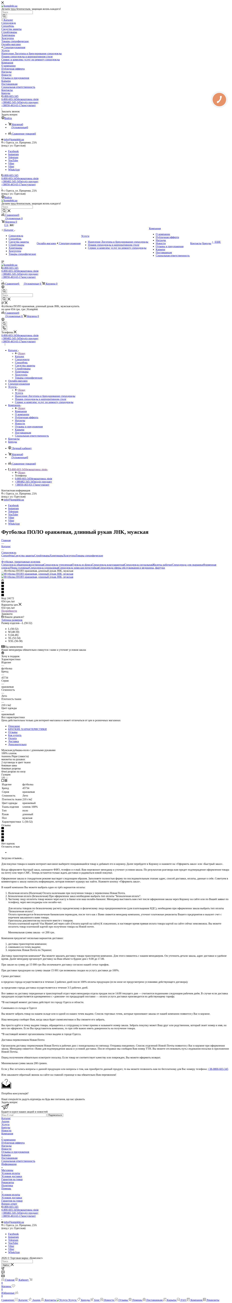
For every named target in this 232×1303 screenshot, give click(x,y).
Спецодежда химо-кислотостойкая (79, 567)
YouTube (13, 160)
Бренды (5, 1127)
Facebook (13, 151)
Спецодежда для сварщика (187, 564)
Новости (6, 1130)
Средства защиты (24, 555)
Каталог (19, 356)
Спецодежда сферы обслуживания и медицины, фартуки (132, 567)
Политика (7, 1185)
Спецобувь (7, 555)
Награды (6, 1145)
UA (6, 225)
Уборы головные (19, 567)
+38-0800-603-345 (218, 1069)
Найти (6, 1265)
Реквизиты (7, 1182)
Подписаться (55, 1115)
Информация (8, 1164)
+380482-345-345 (19, 102)
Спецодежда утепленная (58, 564)
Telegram (13, 157)
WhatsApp (14, 169)
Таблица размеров (11, 620)
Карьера (6, 1154)
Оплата (12, 738)
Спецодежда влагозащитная (108, 564)
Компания (21, 411)
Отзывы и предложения (15, 1151)
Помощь (6, 1188)
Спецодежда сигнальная (138, 564)
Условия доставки (11, 1176)
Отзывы (12, 732)
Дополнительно (17, 744)
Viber (11, 163)
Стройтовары (42, 555)
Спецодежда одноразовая (44, 567)
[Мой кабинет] (2, 287)
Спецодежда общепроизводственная (22, 564)
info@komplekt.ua (14, 139)
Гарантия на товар (12, 1179)
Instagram (13, 154)
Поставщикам (9, 1158)
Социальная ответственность (18, 1161)
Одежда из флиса (82, 564)
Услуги (19, 393)
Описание (14, 726)
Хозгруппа (69, 555)
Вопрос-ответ (9, 1203)
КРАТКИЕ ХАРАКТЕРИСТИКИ (27, 729)
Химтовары (56, 555)
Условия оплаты (10, 1173)
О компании (8, 1139)
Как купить (14, 735)
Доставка (13, 741)
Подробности (9, 610)
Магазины (7, 1170)
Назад (21, 353)
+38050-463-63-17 (18, 105)
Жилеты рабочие (162, 564)
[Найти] (4, 16)
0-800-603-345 (10, 96)
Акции (5, 1121)
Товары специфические (89, 555)
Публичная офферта (13, 1142)
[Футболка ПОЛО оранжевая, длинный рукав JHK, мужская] (37, 573)
